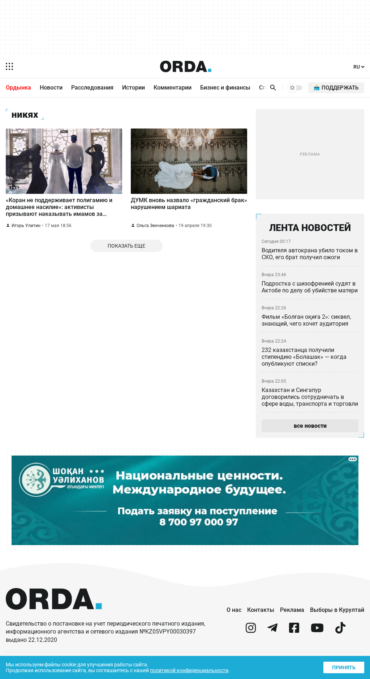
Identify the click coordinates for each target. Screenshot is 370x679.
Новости (51, 87)
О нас (234, 609)
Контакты (260, 609)
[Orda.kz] (54, 616)
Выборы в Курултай (337, 609)
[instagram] (251, 630)
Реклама (292, 609)
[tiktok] (340, 630)
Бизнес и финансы (225, 87)
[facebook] (294, 630)
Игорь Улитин (26, 225)
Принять (344, 667)
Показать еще (126, 246)
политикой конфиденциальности (189, 670)
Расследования (92, 87)
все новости (310, 425)
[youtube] (317, 630)
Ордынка (18, 87)
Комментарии (173, 87)
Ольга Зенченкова (155, 225)
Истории (133, 87)
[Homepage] (185, 66)
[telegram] (272, 630)
